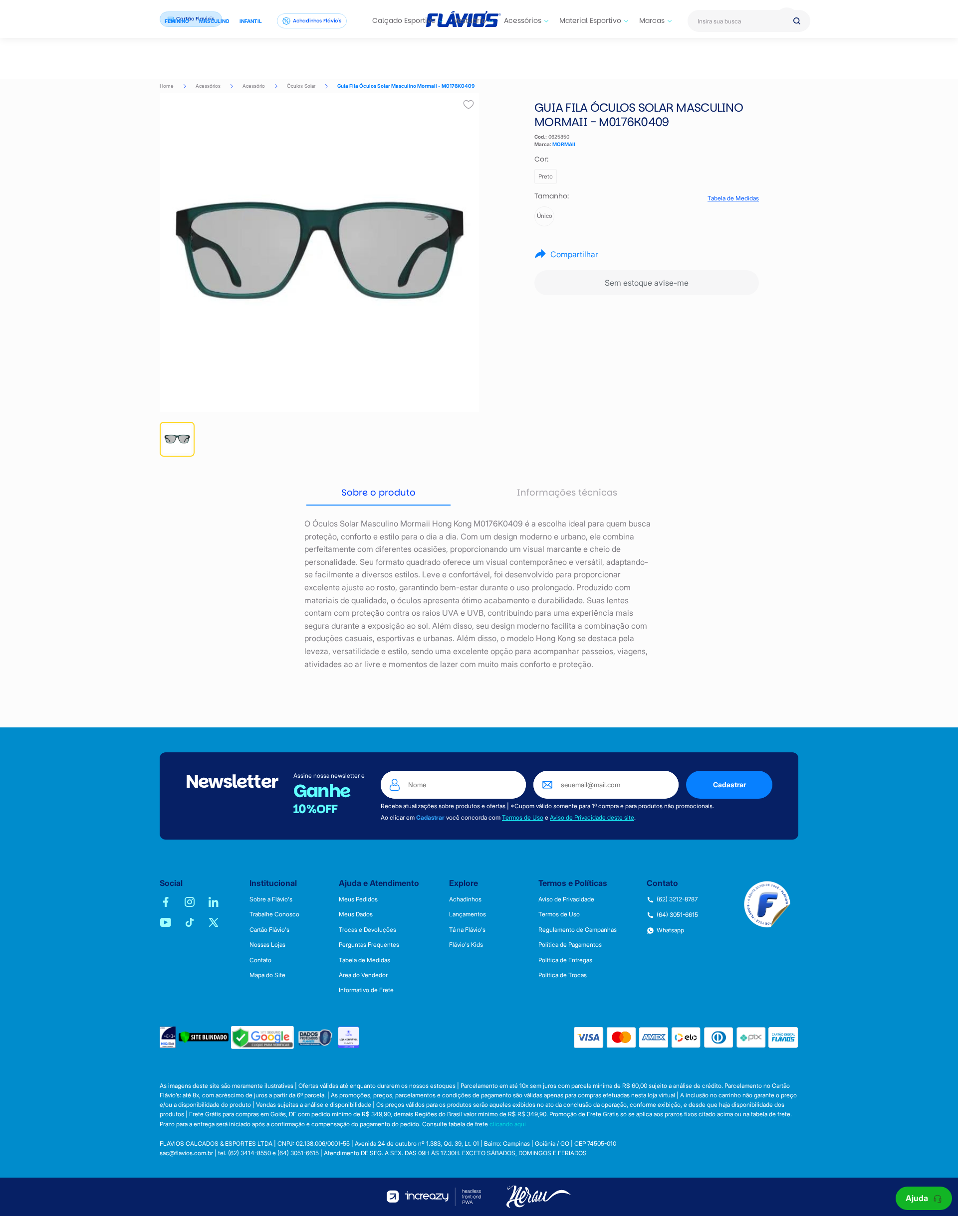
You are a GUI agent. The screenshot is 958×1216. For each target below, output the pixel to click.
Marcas (652, 20)
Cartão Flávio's (269, 929)
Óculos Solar (301, 86)
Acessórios (522, 20)
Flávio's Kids (466, 944)
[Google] (262, 1037)
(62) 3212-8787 (677, 899)
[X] (214, 922)
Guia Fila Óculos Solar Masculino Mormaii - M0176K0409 (406, 86)
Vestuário (470, 20)
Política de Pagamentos (570, 944)
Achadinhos (465, 899)
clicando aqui (507, 1124)
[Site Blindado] (204, 1037)
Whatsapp (670, 930)
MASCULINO (214, 21)
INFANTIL (251, 21)
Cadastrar (729, 784)
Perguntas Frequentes (369, 944)
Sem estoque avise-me (647, 283)
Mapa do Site (267, 975)
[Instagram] (190, 902)
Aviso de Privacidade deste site (592, 817)
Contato (260, 960)
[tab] (378, 493)
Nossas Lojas (267, 944)
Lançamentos (467, 914)
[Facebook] (166, 902)
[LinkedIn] (214, 902)
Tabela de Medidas (733, 198)
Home (167, 86)
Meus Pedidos (358, 899)
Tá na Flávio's (467, 929)
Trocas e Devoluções (367, 929)
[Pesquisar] (796, 20)
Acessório (253, 86)
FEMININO (177, 21)
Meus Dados (356, 914)
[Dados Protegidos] (315, 1037)
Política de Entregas (565, 960)
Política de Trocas (562, 975)
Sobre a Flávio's (270, 899)
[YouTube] (166, 922)
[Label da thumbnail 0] (177, 439)
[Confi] (348, 1037)
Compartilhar (574, 254)
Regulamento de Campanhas (577, 929)
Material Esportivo (590, 20)
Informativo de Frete (366, 990)
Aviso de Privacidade (566, 899)
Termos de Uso (522, 817)
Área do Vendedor (363, 975)
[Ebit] (168, 1037)
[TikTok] (190, 922)
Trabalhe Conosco (274, 914)
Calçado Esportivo (404, 20)
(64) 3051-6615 (677, 914)
